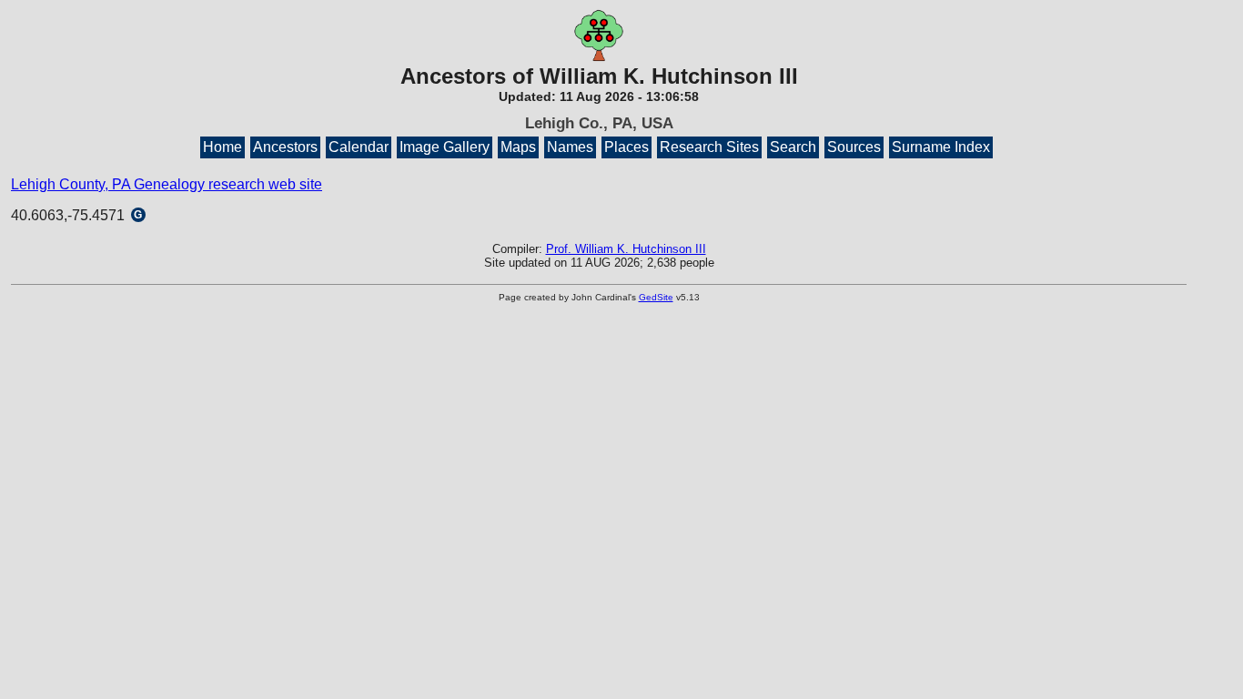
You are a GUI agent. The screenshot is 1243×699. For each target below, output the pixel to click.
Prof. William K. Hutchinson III (626, 249)
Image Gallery (444, 147)
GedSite (656, 297)
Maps (518, 147)
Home (222, 147)
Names (570, 147)
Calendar (358, 147)
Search (793, 147)
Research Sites (709, 147)
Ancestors (285, 147)
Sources (854, 147)
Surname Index (941, 147)
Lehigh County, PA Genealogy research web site (166, 184)
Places (626, 147)
